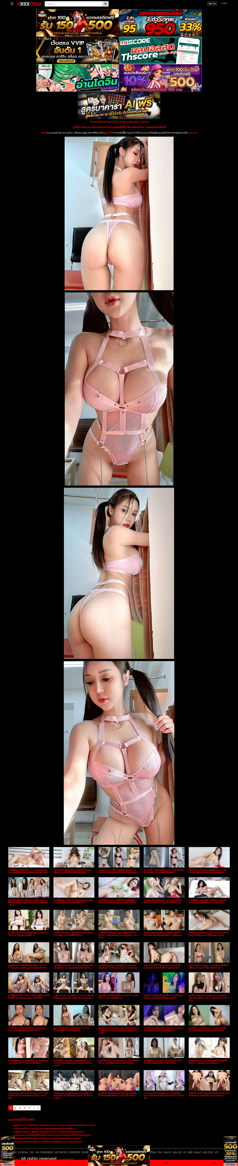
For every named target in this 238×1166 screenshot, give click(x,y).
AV (184, 1152)
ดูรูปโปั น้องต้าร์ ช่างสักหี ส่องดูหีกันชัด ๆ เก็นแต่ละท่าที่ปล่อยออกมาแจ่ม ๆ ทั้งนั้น (117, 901)
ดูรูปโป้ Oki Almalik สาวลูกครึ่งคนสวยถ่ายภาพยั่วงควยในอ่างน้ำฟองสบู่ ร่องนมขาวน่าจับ (118, 1030)
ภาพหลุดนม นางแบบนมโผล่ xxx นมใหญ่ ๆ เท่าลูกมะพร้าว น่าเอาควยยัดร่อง (28, 1061)
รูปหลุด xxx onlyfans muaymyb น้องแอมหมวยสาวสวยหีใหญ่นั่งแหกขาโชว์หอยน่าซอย (72, 1095)
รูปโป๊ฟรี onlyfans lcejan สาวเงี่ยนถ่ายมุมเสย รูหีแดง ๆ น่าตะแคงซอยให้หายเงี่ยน (73, 966)
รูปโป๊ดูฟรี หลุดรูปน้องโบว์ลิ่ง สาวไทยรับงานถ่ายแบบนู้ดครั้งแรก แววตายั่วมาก (208, 901)
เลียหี (190, 1152)
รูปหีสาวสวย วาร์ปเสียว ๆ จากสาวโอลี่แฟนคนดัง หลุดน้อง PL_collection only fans (73, 996)
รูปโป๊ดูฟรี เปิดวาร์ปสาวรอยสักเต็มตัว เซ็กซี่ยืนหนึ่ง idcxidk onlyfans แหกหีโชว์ (28, 996)
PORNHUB (74, 1152)
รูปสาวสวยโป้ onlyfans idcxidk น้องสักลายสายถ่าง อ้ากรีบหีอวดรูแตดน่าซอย (163, 966)
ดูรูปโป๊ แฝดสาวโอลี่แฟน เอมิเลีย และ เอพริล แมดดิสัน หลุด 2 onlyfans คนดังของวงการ (28, 902)
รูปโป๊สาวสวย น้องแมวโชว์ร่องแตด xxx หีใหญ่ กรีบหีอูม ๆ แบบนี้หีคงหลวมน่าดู (208, 934)
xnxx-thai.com (66, 1159)
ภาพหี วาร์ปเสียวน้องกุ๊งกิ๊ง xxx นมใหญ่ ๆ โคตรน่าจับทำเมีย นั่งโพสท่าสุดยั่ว (163, 996)
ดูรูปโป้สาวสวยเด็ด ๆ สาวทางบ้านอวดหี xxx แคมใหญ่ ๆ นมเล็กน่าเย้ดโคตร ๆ (207, 1029)
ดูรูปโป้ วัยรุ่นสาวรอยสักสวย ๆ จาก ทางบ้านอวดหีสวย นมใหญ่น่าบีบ (72, 1029)
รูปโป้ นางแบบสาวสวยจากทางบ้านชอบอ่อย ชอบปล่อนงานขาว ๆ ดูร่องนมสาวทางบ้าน (209, 997)
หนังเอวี (197, 1152)
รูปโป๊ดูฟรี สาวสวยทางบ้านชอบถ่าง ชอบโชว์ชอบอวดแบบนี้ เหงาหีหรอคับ (163, 1061)
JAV (32, 1152)
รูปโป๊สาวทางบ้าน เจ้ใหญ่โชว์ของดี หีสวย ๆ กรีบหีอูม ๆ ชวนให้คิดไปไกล (73, 934)
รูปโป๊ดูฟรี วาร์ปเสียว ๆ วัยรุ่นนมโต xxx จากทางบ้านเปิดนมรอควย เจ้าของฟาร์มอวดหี (72, 1063)
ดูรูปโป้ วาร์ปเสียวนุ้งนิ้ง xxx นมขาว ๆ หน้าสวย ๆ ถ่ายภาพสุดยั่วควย (118, 996)
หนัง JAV (177, 1152)
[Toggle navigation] (13, 3)
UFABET (94, 122)
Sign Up (212, 3)
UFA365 (104, 122)
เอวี (216, 1152)
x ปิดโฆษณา (7, 1164)
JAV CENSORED (44, 1152)
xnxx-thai (15, 1159)
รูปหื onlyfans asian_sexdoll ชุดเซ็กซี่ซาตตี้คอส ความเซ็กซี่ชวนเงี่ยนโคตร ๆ (209, 966)
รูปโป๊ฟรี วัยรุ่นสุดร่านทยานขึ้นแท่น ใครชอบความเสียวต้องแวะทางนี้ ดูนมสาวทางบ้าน (118, 935)
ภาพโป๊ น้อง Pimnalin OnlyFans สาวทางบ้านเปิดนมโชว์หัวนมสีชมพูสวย (164, 1029)
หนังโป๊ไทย (150, 1152)
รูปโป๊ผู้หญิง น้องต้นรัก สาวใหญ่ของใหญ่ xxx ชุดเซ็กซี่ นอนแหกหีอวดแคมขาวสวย (28, 871)
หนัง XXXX (208, 1152)
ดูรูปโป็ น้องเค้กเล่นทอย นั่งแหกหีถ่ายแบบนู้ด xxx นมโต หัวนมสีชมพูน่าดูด (72, 871)
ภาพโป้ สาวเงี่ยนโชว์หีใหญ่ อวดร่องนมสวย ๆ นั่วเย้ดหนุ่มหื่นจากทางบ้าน (26, 1029)
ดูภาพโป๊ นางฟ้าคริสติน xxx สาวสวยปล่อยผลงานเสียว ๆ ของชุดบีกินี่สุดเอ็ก (164, 871)
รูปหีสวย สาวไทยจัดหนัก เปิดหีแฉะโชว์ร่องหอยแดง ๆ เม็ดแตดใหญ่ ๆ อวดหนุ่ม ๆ (209, 1094)
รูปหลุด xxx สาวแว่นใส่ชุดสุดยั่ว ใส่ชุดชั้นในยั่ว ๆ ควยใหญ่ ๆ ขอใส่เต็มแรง (208, 1061)
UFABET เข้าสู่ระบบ (119, 122)
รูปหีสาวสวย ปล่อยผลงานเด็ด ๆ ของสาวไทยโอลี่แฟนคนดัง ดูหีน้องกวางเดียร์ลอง (163, 934)
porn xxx (193, 133)
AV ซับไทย (23, 1152)
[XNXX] (29, 3)
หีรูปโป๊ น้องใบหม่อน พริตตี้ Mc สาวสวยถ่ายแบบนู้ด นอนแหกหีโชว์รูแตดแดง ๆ (207, 871)
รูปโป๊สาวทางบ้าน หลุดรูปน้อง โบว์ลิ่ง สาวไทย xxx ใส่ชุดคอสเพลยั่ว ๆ (28, 934)
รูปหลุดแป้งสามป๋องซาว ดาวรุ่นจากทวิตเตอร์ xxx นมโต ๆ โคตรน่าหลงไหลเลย (163, 901)
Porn (159, 1152)
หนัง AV (167, 1152)
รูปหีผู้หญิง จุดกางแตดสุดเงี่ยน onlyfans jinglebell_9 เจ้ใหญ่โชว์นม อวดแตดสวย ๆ (118, 966)
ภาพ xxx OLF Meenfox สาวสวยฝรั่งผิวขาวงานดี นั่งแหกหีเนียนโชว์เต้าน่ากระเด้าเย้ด (164, 1095)
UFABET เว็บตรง (139, 122)
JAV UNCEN (60, 1152)
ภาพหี (43, 133)
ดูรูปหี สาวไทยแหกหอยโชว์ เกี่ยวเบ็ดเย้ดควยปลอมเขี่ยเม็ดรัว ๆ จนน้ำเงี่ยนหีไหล (117, 1094)
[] (105, 4)
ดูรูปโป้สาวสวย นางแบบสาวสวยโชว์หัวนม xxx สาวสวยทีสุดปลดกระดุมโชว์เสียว (118, 1061)
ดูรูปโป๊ (109, 133)
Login (224, 3)
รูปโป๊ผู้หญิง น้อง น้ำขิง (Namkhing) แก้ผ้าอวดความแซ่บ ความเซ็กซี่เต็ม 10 (73, 901)
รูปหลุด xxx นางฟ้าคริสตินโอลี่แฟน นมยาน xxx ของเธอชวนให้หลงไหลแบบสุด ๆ (118, 871)
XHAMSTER (87, 1152)
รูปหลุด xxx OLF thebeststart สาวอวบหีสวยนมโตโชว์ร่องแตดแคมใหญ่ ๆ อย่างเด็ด (27, 1095)
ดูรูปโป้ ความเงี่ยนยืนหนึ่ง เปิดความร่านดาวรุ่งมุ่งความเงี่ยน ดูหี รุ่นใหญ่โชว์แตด (27, 966)
